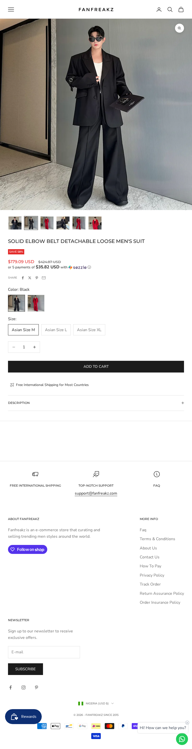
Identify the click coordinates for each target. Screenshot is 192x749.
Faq (143, 530)
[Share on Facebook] (23, 278)
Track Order (150, 584)
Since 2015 (111, 715)
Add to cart (96, 366)
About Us (148, 548)
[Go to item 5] (79, 223)
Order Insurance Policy (160, 602)
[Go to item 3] (47, 223)
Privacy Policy (152, 575)
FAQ (156, 485)
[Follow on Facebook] (10, 687)
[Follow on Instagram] (23, 687)
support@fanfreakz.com (96, 493)
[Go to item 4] (63, 223)
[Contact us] (182, 739)
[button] (96, 267)
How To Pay (150, 566)
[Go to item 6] (95, 223)
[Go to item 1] (15, 223)
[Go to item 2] (31, 223)
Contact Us (150, 557)
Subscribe (25, 669)
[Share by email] (44, 278)
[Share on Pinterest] (37, 278)
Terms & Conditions (157, 539)
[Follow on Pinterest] (36, 687)
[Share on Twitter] (30, 278)
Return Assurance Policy (162, 593)
